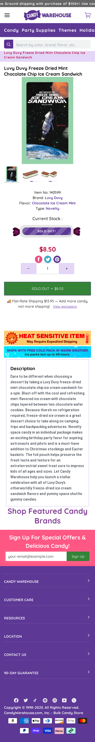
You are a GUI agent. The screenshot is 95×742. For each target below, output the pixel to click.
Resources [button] (14, 618)
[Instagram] (54, 700)
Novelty (52, 208)
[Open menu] (11, 15)
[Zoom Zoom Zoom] (47, 120)
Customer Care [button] (18, 600)
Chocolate (41, 203)
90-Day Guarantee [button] (21, 673)
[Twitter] (26, 700)
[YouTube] (64, 700)
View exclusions (65, 306)
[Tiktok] (35, 700)
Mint (72, 203)
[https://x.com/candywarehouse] (74, 700)
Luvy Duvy (54, 197)
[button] (11, 30)
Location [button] (13, 636)
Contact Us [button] (15, 654)
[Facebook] (16, 700)
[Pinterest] (45, 700)
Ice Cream (59, 203)
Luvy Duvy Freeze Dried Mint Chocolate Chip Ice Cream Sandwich (43, 71)
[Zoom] (13, 154)
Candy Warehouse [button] (21, 581)
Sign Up (78, 556)
